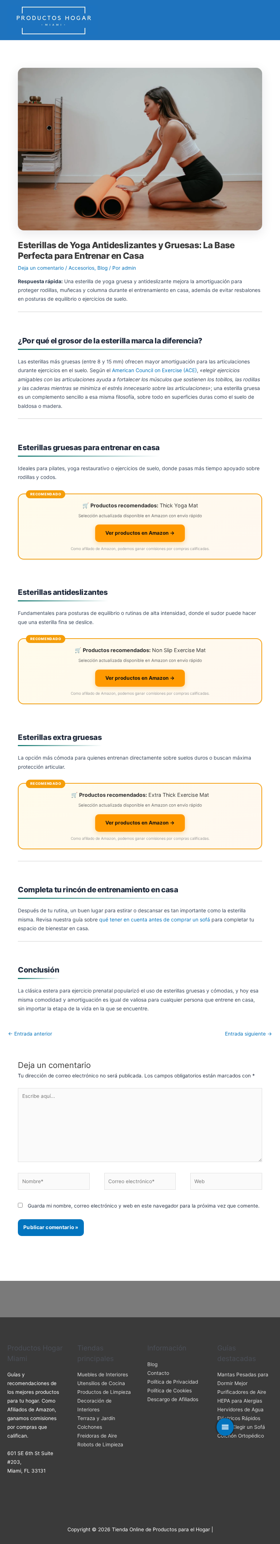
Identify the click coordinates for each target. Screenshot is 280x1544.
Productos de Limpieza (104, 1392)
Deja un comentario (41, 268)
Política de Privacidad (172, 1382)
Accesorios (81, 268)
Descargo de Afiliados (172, 1399)
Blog (102, 268)
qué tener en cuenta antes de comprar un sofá (154, 919)
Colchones (89, 1427)
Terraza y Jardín (96, 1418)
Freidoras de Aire (97, 1436)
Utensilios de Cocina (101, 1383)
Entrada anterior (30, 1034)
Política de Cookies (169, 1390)
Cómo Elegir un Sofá (241, 1427)
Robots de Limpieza (100, 1444)
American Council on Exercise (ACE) (154, 370)
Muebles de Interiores (102, 1374)
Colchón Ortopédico (240, 1436)
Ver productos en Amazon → (140, 533)
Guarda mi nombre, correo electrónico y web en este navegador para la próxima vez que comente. (144, 1206)
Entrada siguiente (248, 1034)
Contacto (158, 1373)
